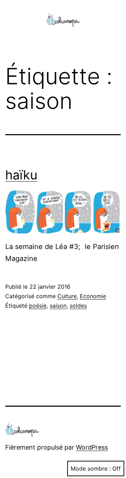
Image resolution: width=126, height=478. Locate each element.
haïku (21, 175)
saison (58, 305)
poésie (38, 305)
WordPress (92, 447)
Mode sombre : (91, 468)
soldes (78, 305)
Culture (67, 296)
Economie (93, 296)
